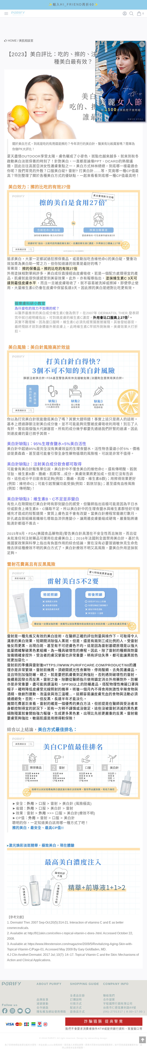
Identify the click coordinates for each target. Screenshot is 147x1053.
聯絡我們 (109, 995)
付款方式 (76, 1003)
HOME (12, 40)
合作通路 (42, 1007)
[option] (73, 4)
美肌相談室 (26, 40)
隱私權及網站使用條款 (51, 1011)
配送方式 (76, 1007)
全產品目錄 (77, 995)
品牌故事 (42, 999)
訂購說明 (76, 999)
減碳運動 (42, 1003)
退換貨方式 (77, 1011)
